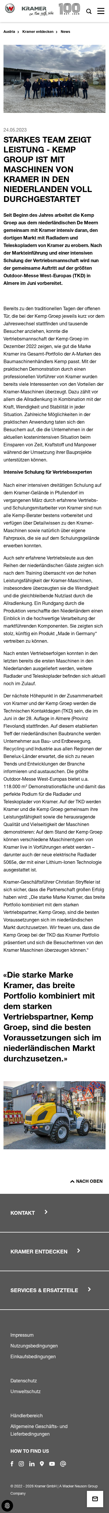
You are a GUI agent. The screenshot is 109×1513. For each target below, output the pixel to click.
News (65, 32)
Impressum (22, 1335)
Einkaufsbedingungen (33, 1356)
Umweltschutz (25, 1391)
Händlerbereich (26, 1415)
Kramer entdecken (37, 32)
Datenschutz (23, 1381)
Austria (9, 32)
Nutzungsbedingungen (34, 1346)
